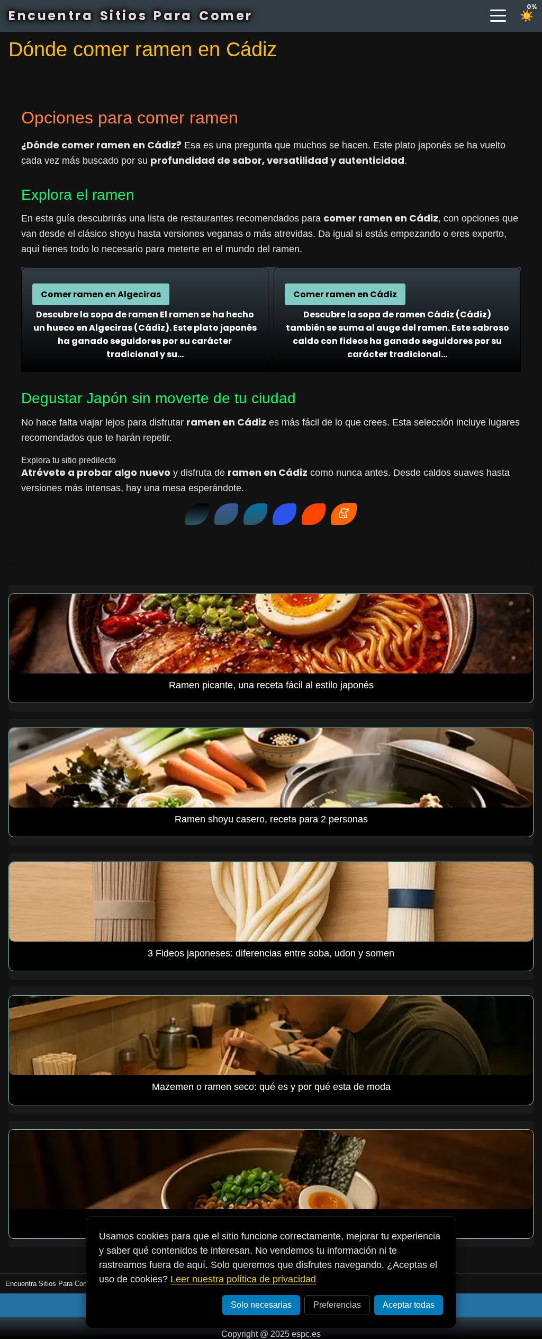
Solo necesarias (261, 1304)
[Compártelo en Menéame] (344, 514)
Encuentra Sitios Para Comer (130, 15)
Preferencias (337, 1304)
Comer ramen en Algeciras (101, 294)
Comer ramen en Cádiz (345, 294)
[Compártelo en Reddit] (314, 514)
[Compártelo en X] (197, 514)
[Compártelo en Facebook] (226, 514)
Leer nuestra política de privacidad (243, 1279)
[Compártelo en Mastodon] (284, 514)
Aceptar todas (409, 1304)
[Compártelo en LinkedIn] (255, 514)
